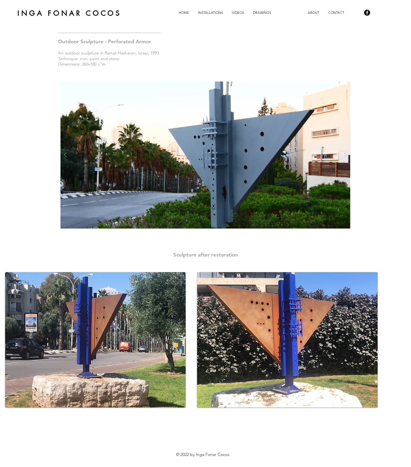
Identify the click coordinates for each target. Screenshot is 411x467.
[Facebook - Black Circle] (367, 13)
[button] (210, 13)
